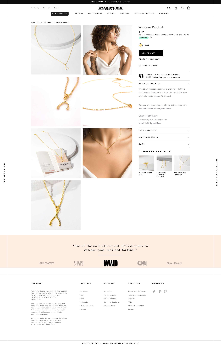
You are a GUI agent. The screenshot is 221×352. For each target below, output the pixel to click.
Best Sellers (95, 14)
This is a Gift (150, 66)
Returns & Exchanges (137, 303)
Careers (83, 317)
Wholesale (84, 310)
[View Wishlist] (183, 8)
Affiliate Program (136, 314)
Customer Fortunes (112, 310)
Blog (81, 303)
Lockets (125, 14)
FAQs (130, 310)
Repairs (131, 307)
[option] (110, 2)
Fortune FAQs (109, 314)
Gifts (110, 14)
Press (56, 8)
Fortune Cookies (144, 14)
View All (107, 300)
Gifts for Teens (44, 23)
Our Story (35, 8)
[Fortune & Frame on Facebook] (153, 299)
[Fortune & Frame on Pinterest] (159, 299)
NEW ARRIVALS (59, 14)
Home (33, 23)
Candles (164, 14)
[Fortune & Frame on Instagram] (165, 299)
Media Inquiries (87, 314)
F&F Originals (110, 303)
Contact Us (133, 317)
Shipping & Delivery (137, 300)
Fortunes (47, 8)
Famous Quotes (110, 307)
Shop (78, 14)
